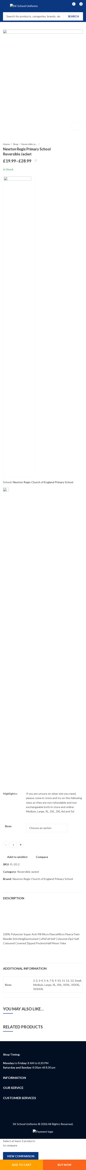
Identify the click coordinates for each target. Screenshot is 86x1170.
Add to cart (21, 1164)
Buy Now (64, 1164)
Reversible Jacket (29, 144)
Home (6, 144)
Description (13, 898)
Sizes (8, 826)
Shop (15, 144)
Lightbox (75, 125)
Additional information (25, 968)
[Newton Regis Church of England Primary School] (19, 326)
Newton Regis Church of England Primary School (43, 482)
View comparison (20, 1156)
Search (73, 16)
